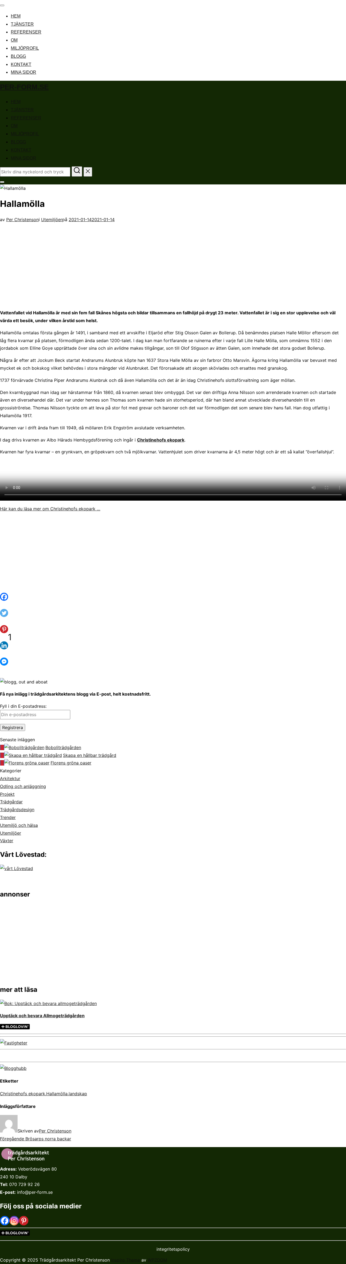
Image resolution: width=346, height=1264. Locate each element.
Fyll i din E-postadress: (23, 706)
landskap (78, 1093)
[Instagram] (14, 1220)
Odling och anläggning (23, 786)
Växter (6, 840)
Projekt (7, 794)
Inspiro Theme (125, 1260)
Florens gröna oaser (71, 763)
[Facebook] (7, 601)
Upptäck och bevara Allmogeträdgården (42, 1015)
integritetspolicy (173, 1249)
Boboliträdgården (63, 747)
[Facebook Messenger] (7, 666)
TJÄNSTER (22, 24)
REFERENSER (26, 32)
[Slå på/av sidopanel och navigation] (2, 182)
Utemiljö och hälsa (19, 825)
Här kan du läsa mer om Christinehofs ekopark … (50, 508)
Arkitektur (10, 778)
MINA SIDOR (23, 72)
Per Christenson (22, 219)
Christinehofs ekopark (160, 440)
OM (14, 40)
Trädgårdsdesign (17, 809)
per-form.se (24, 87)
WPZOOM (157, 1260)
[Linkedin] (7, 649)
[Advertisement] (173, 261)
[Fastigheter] (13, 1043)
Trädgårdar (11, 801)
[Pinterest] (23, 1220)
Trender (8, 817)
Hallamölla (57, 1093)
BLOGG (18, 56)
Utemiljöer (51, 219)
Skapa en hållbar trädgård (89, 755)
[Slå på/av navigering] (2, 5)
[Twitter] (7, 617)
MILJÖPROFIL (25, 48)
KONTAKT (21, 64)
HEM (16, 16)
